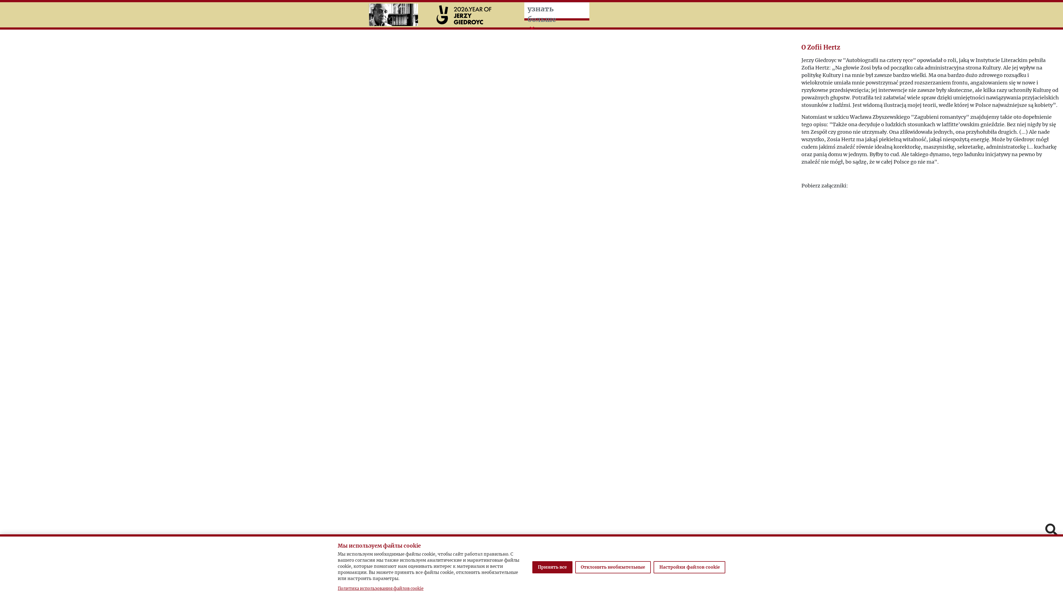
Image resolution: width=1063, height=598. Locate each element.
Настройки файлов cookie (689, 567)
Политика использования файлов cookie (381, 588)
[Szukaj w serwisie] (1051, 530)
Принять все (552, 567)
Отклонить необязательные (613, 567)
